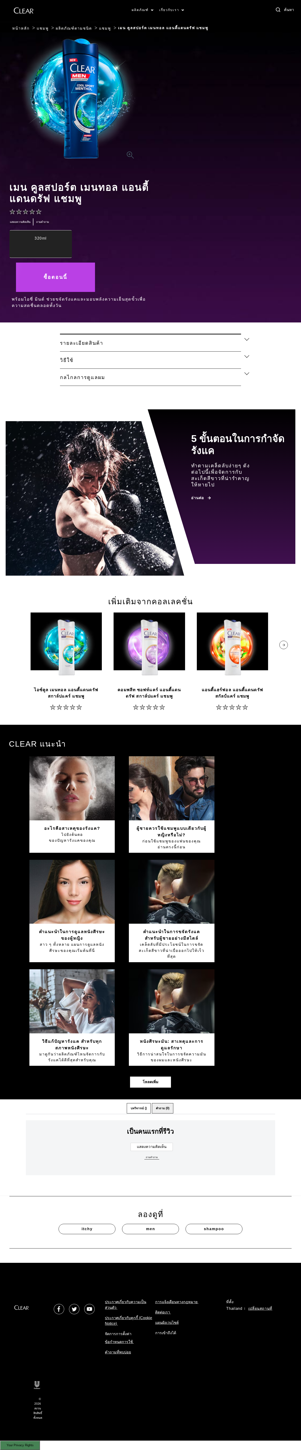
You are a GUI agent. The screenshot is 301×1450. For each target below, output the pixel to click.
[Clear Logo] (23, 10)
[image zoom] (130, 155)
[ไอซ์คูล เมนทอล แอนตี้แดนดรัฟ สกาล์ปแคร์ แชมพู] (66, 648)
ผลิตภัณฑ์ (140, 10)
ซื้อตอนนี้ (55, 277)
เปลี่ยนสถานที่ (260, 1308)
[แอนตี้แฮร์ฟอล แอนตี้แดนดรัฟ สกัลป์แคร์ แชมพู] (232, 648)
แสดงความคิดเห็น (151, 1147)
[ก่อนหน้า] (17, 645)
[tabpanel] (150, 1155)
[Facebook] (59, 1309)
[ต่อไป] (283, 645)
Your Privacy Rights (20, 1445)
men (150, 1229)
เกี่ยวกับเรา (169, 10)
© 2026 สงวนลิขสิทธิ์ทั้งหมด (37, 1408)
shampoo (214, 1229)
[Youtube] (89, 1309)
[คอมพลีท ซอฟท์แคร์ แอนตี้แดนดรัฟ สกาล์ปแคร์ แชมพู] (149, 648)
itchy (87, 1229)
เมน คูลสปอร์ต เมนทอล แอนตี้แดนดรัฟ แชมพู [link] (163, 28)
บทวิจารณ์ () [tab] (139, 1108)
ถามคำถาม (152, 1157)
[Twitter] (74, 1309)
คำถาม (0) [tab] (162, 1108)
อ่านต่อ (197, 498)
